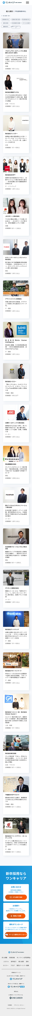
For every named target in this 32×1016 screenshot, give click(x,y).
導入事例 (21, 961)
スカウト (6, 961)
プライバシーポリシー (19, 1005)
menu (27, 2)
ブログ (13, 965)
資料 (27, 961)
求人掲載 (4, 957)
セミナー (6, 965)
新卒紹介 (13, 961)
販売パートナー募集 (23, 965)
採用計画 (12, 957)
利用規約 (10, 1005)
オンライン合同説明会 (23, 957)
